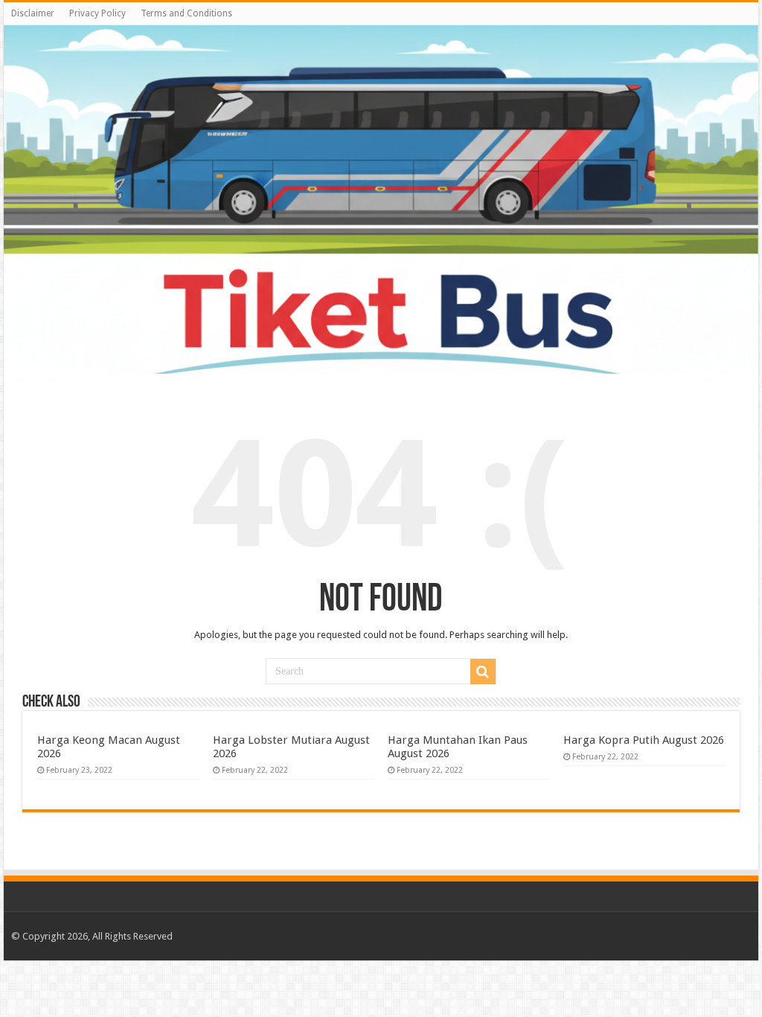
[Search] (483, 671)
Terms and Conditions (186, 13)
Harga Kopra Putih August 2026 (643, 740)
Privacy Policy (97, 13)
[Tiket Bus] (381, 199)
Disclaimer (32, 13)
